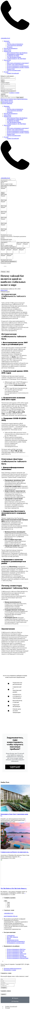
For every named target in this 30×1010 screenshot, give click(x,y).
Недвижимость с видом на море (15, 943)
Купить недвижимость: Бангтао (15, 950)
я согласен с (11, 92)
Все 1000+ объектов (12, 937)
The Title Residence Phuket (14, 57)
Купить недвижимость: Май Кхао (16, 949)
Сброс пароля (19, 97)
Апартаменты (11, 935)
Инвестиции (4, 290)
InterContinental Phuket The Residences (17, 52)
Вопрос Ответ (11, 69)
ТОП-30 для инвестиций (14, 70)
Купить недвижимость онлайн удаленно (18, 67)
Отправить (3, 987)
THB (5, 901)
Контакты (9, 47)
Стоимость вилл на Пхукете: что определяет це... (15, 852)
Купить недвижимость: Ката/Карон (16, 956)
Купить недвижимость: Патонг (15, 955)
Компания (6, 41)
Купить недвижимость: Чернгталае (16, 953)
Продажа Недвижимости (10, 48)
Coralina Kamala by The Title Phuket (16, 58)
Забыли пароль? (8, 100)
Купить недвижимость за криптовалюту (18, 66)
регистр (3, 94)
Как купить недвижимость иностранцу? (18, 63)
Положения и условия (10, 970)
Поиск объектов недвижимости (8, 261)
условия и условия (14, 92)
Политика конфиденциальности (12, 968)
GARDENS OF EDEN (13, 55)
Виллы (9, 938)
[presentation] (8, 181)
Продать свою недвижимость (15, 44)
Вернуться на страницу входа (9, 99)
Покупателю (7, 60)
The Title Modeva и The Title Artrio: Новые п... (14, 888)
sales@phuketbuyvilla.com (10, 916)
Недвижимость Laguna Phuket (15, 54)
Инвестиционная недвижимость (16, 941)
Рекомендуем (7, 51)
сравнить (3, 994)
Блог (8, 61)
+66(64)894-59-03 (5, 38)
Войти (2, 81)
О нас (8, 42)
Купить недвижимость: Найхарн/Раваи (17, 958)
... (25, 820)
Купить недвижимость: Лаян (15, 952)
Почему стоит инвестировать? (15, 64)
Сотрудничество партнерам (14, 45)
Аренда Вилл (7, 50)
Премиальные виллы (12, 940)
